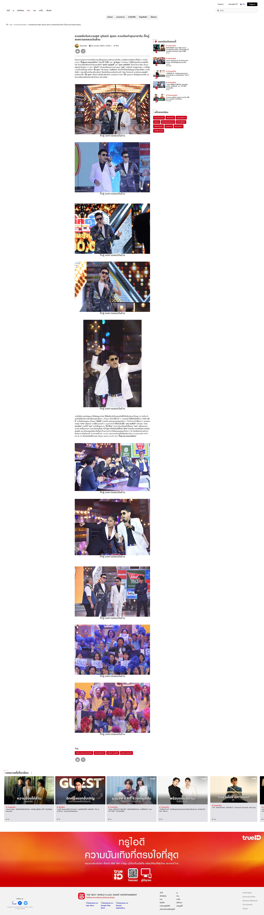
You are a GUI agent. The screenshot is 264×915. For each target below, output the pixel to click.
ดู (13, 10)
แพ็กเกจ (179, 902)
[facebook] (20, 903)
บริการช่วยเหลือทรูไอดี (167, 909)
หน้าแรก (110, 17)
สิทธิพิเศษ (20, 10)
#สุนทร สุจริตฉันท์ (126, 753)
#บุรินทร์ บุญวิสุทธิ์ (112, 753)
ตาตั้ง (41, 10)
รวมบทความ (120, 17)
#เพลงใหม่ (169, 126)
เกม (34, 10)
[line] (14, 903)
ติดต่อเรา (245, 908)
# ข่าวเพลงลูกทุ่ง (171, 95)
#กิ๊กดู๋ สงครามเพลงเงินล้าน (84, 753)
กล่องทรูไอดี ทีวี (233, 4)
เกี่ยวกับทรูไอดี (247, 892)
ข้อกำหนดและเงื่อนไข (249, 897)
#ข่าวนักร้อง (178, 126)
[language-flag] (241, 4)
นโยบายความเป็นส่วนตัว (250, 900)
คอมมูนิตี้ (179, 906)
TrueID (13, 4)
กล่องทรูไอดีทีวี (165, 906)
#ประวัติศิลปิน (181, 122)
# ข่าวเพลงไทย (171, 45)
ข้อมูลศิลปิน (143, 17)
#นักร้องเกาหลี (158, 131)
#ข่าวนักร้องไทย (99, 753)
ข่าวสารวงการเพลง (20, 24)
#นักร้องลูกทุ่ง (158, 126)
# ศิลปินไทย (61, 807)
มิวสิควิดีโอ (132, 17)
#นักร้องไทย (170, 118)
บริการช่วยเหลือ (247, 904)
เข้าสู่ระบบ (252, 4)
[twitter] (26, 903)
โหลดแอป (220, 4)
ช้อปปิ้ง (162, 902)
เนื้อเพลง (154, 17)
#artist (156, 122)
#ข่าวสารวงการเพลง (168, 122)
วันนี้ (8, 10)
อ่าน (28, 10)
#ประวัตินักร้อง (181, 118)
